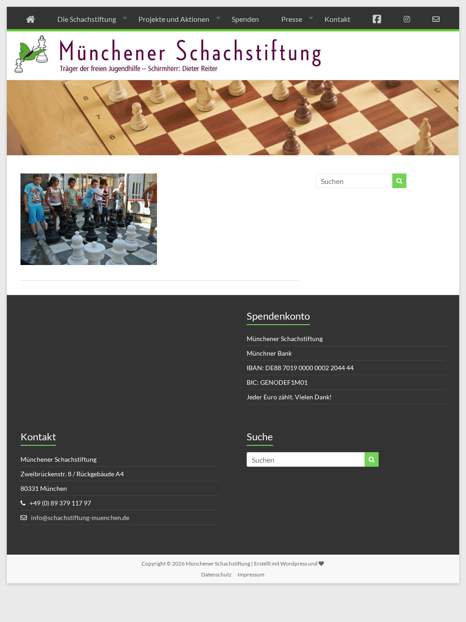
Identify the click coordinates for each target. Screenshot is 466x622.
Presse (291, 19)
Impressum (251, 574)
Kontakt (337, 19)
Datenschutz (216, 574)
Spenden (245, 19)
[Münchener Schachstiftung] (233, 37)
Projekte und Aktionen (173, 19)
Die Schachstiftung (86, 19)
